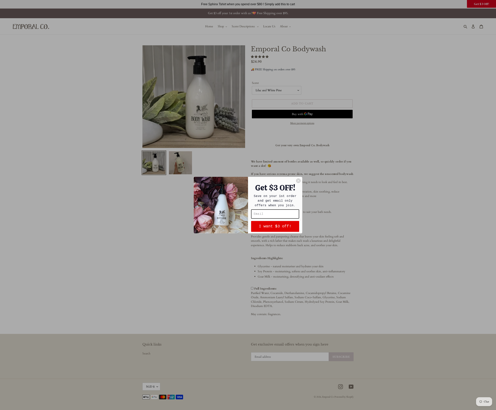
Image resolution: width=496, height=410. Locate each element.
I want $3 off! (275, 226)
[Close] (298, 180)
